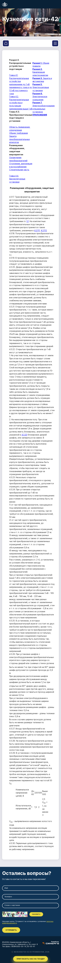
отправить (11, 930)
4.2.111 (37, 230)
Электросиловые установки (40, 87)
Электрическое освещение (39, 96)
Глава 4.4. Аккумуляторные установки (17, 179)
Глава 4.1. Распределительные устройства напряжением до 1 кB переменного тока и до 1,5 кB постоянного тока (20, 84)
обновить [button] (36, 914)
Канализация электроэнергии (40, 72)
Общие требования (18, 133)
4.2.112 (44, 230)
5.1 (28, 221)
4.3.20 (24, 435)
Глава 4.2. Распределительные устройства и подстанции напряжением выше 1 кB (20, 102)
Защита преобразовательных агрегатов (19, 139)
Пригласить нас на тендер (31, 959)
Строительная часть (19, 170)
